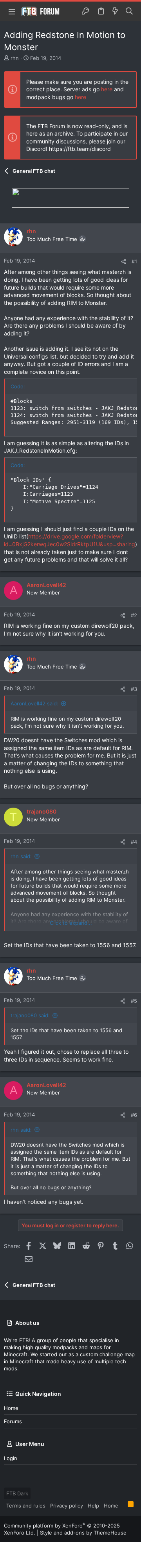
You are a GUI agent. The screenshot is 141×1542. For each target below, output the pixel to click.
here (106, 89)
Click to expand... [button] (71, 923)
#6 (134, 1115)
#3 (134, 689)
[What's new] (115, 11)
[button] (12, 11)
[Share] (123, 261)
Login (10, 1458)
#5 (134, 1001)
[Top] (123, 1505)
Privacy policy (66, 1505)
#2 (134, 615)
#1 (134, 261)
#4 (134, 842)
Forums (13, 1421)
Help (93, 1505)
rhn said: (21, 856)
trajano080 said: (30, 1015)
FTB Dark (17, 1493)
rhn (15, 58)
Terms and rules (25, 1505)
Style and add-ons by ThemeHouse (83, 1532)
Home (11, 1408)
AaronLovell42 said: (34, 703)
